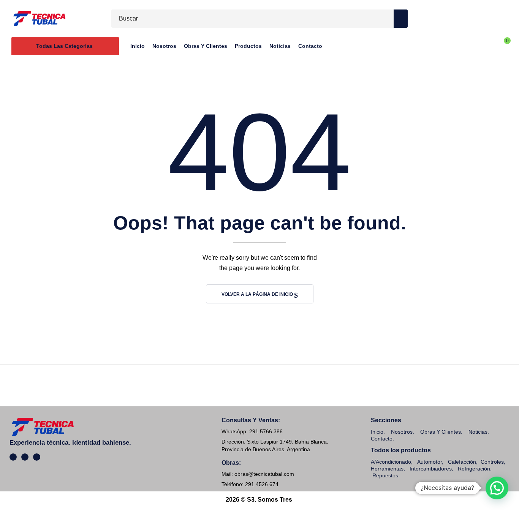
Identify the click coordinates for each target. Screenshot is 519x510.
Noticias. (478, 432)
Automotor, (429, 462)
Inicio (377, 432)
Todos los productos (401, 450)
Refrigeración (474, 469)
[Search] (401, 18)
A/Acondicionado (391, 462)
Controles (492, 462)
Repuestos (385, 475)
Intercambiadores (431, 469)
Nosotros (402, 432)
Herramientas (387, 469)
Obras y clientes (440, 432)
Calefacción (462, 462)
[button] (497, 488)
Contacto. (382, 439)
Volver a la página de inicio (258, 294)
